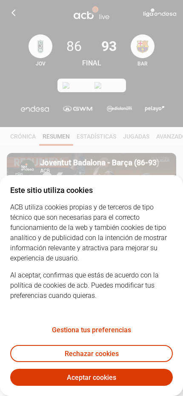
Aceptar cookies (91, 377)
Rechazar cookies (92, 354)
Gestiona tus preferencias (91, 330)
